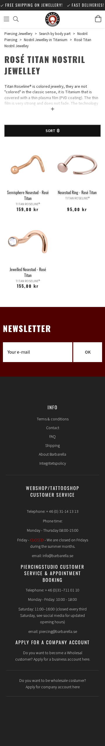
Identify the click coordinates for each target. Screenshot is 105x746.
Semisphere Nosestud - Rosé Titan (28, 195)
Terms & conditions (53, 419)
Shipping (52, 446)
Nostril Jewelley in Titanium (45, 40)
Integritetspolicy (52, 463)
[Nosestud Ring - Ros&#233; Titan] (77, 164)
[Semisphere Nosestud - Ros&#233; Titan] (27, 164)
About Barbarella (52, 454)
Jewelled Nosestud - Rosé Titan (28, 272)
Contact (52, 428)
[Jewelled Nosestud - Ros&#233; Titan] (27, 241)
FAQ (52, 437)
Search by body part (55, 33)
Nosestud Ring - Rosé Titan (77, 192)
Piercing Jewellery (18, 33)
